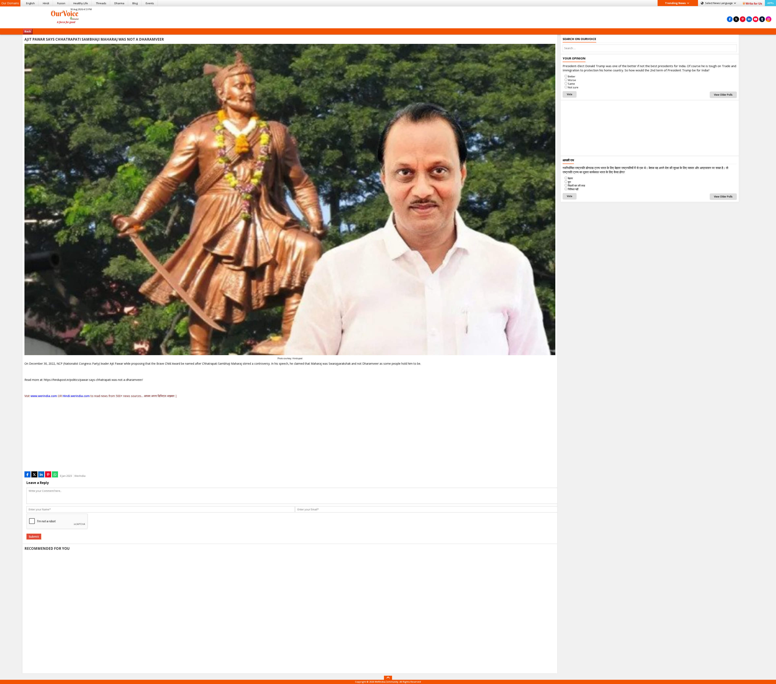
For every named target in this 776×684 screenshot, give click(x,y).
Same (571, 84)
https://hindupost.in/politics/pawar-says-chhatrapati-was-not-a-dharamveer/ (93, 380)
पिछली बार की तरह (576, 185)
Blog (135, 3)
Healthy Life (80, 3)
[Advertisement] (388, 17)
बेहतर (570, 178)
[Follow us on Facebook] (730, 19)
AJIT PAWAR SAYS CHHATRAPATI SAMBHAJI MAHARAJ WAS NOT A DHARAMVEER (94, 39)
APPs (770, 3)
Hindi (46, 3)
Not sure (573, 87)
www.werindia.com (44, 396)
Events (150, 3)
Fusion (61, 3)
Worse (572, 80)
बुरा (569, 182)
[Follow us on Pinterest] (742, 19)
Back (27, 31)
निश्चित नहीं (573, 189)
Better (571, 76)
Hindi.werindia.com (76, 396)
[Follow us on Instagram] (768, 19)
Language (719, 3)
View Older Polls (723, 94)
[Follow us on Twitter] (736, 19)
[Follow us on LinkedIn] (749, 19)
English (30, 3)
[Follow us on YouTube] (755, 19)
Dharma (119, 3)
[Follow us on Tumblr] (762, 19)
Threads (101, 3)
